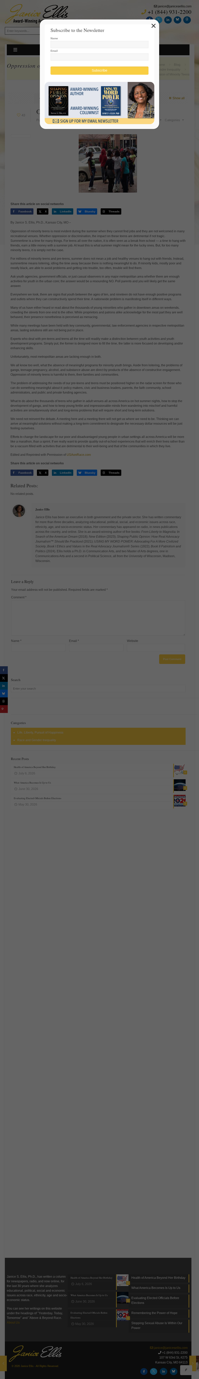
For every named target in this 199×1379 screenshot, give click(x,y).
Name (54, 38)
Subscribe (99, 70)
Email (54, 50)
